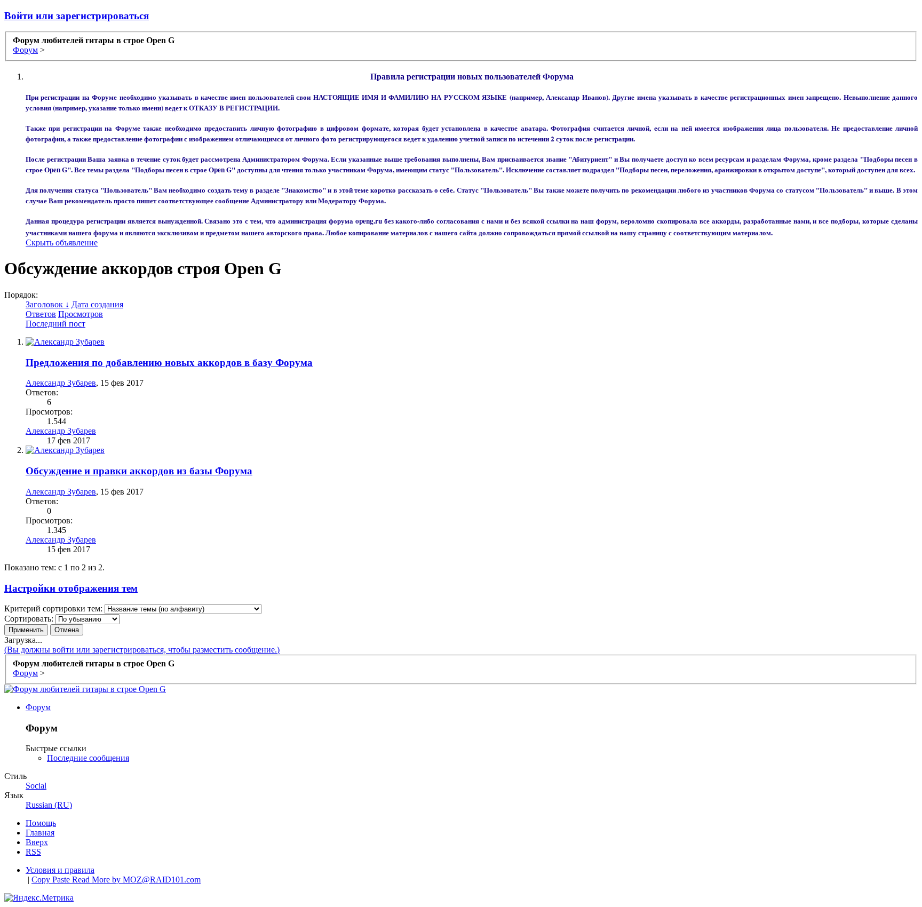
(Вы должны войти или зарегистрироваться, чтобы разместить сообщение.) (142, 649)
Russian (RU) (49, 804)
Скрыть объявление (62, 242)
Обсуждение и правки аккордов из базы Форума (139, 470)
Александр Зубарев (61, 382)
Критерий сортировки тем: (53, 608)
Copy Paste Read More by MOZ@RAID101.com (116, 879)
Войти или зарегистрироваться (76, 15)
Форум (38, 707)
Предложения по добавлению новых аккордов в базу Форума (169, 362)
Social (36, 785)
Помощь (41, 823)
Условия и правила (60, 869)
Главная (40, 832)
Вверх (37, 842)
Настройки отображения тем (71, 588)
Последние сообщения (88, 757)
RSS (33, 851)
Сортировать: (28, 618)
